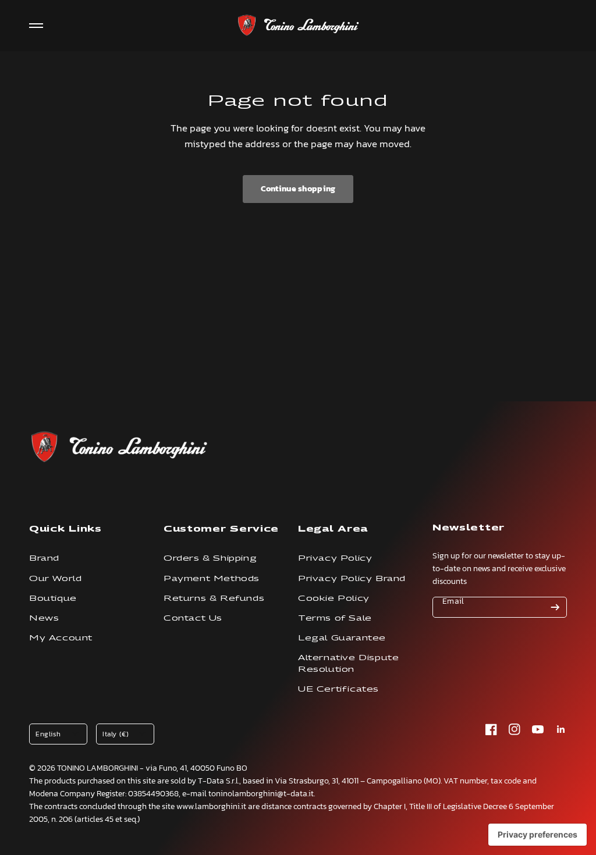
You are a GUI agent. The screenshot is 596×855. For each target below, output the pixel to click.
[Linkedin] (561, 729)
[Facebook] (491, 729)
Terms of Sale (335, 618)
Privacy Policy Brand (352, 578)
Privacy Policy (335, 558)
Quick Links (65, 528)
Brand (44, 558)
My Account (61, 637)
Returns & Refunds (214, 598)
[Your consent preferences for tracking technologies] (537, 835)
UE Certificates (338, 689)
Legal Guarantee (342, 637)
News (44, 618)
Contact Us (193, 618)
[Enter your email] (555, 607)
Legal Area (333, 528)
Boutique (53, 598)
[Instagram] (514, 729)
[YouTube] (538, 729)
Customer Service (221, 528)
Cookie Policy (334, 598)
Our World (55, 578)
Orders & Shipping (210, 558)
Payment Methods (212, 578)
